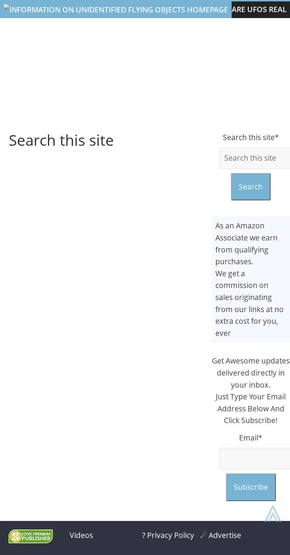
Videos (81, 535)
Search (251, 187)
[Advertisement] (145, 74)
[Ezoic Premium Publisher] (30, 540)
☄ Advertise (220, 535)
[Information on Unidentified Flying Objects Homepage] (116, 9)
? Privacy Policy (168, 535)
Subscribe (251, 487)
